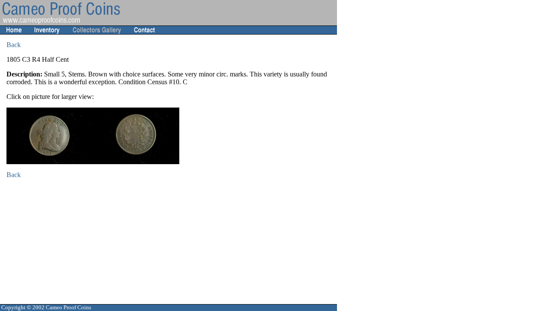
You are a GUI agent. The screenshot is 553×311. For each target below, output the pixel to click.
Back (13, 44)
